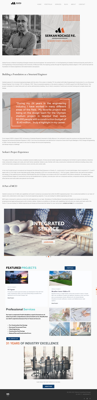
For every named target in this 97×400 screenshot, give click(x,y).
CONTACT (82, 4)
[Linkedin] (87, 398)
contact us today (67, 203)
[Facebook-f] (84, 398)
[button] (46, 256)
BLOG (66, 4)
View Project (11, 303)
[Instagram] (90, 398)
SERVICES (58, 4)
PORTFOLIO (48, 4)
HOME (39, 4)
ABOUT (73, 4)
